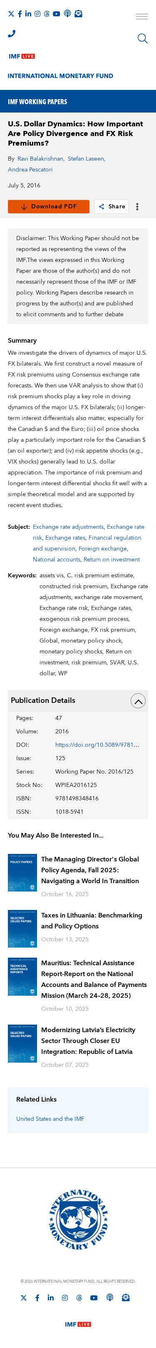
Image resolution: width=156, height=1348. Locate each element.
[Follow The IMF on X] (11, 13)
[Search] (143, 38)
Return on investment (112, 560)
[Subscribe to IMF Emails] (78, 13)
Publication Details (43, 700)
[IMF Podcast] (67, 13)
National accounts (56, 560)
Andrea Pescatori (30, 170)
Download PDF (54, 207)
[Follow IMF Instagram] (37, 13)
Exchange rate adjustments (68, 527)
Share (117, 207)
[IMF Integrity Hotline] (11, 33)
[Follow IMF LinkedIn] (28, 13)
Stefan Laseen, (87, 159)
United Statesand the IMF (50, 1119)
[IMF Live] (22, 54)
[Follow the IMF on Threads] (47, 13)
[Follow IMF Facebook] (20, 13)
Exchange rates (65, 538)
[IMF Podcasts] (110, 1297)
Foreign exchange (103, 549)
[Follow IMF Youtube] (56, 13)
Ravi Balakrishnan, (41, 159)
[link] (101, 206)
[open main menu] (142, 17)
